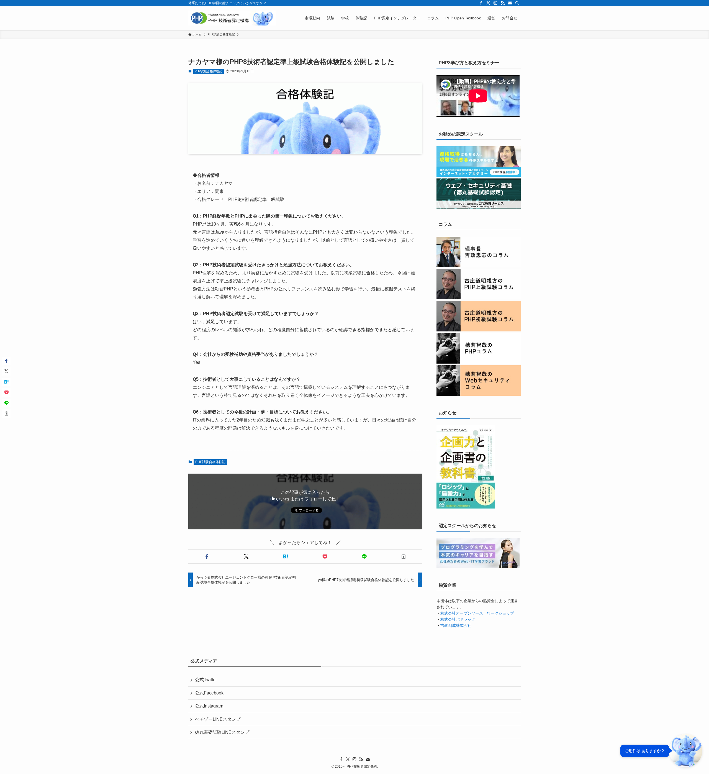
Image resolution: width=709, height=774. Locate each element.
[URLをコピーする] (403, 556)
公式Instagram (209, 706)
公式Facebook (209, 693)
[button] (206, 556)
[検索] (517, 3)
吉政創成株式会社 (455, 625)
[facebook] (481, 3)
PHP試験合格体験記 (208, 71)
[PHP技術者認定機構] (232, 18)
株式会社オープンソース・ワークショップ (477, 613)
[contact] (509, 3)
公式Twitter (206, 679)
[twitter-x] (488, 3)
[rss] (502, 3)
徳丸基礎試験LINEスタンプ (222, 732)
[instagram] (495, 3)
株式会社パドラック (457, 619)
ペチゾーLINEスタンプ (217, 719)
